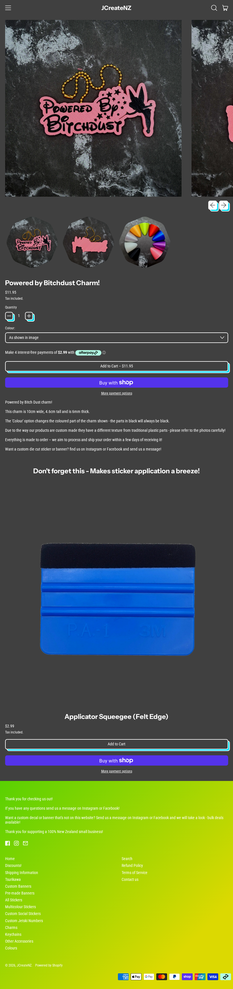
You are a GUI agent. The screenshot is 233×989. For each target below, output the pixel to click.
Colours (11, 948)
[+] (29, 316)
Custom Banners (18, 886)
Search (127, 858)
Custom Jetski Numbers (24, 920)
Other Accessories (19, 941)
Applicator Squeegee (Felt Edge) (116, 716)
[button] (214, 8)
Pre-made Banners (19, 893)
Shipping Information (21, 872)
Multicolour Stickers (20, 906)
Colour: (10, 328)
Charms (11, 927)
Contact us (130, 879)
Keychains (13, 934)
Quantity (11, 307)
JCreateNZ (116, 8)
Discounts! (13, 865)
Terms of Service (134, 872)
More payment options (116, 393)
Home (10, 858)
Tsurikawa (13, 879)
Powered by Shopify (49, 965)
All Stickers (13, 900)
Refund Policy (132, 865)
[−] (9, 316)
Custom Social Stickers (23, 913)
